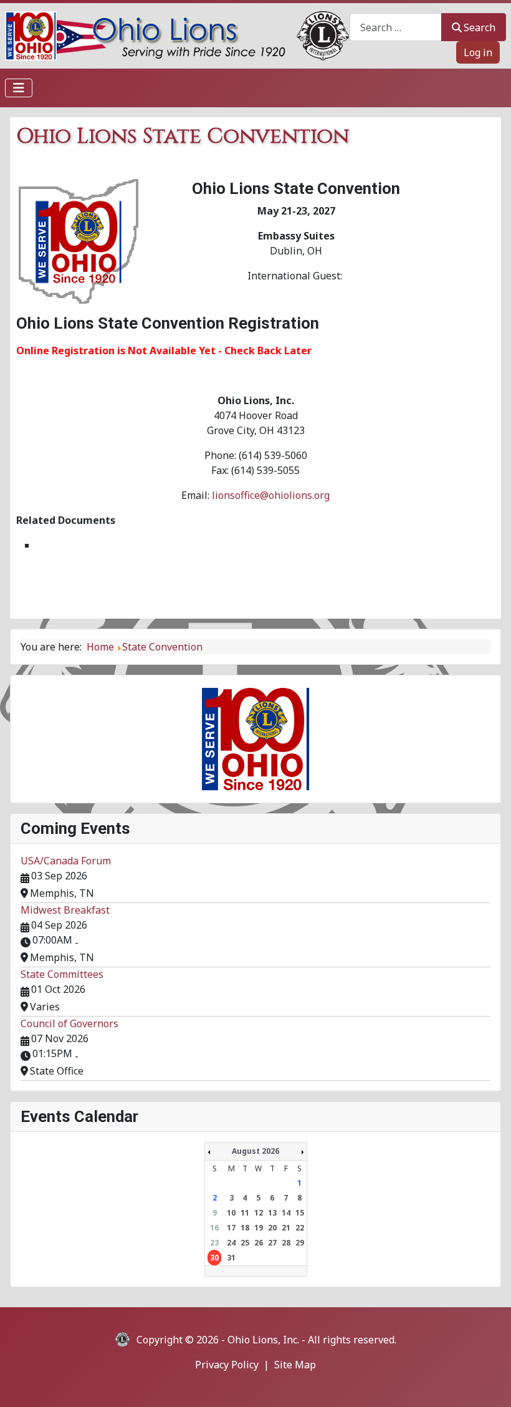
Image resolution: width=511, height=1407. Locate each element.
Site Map (295, 1364)
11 (245, 1212)
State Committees (62, 974)
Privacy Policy (227, 1364)
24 (231, 1242)
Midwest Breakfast (65, 910)
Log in (478, 52)
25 (245, 1242)
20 (272, 1227)
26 (258, 1242)
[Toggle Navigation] (18, 88)
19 (258, 1227)
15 (299, 1212)
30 (214, 1257)
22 (299, 1227)
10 (231, 1212)
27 (272, 1242)
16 (214, 1227)
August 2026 (255, 1151)
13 (272, 1212)
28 (286, 1242)
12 (258, 1212)
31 (231, 1257)
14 (286, 1212)
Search (479, 27)
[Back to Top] (489, 1384)
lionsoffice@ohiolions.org (271, 495)
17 (231, 1227)
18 (245, 1227)
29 (299, 1242)
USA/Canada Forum (66, 861)
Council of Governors (69, 1023)
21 (286, 1227)
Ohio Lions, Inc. (263, 1340)
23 (214, 1242)
